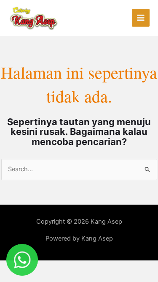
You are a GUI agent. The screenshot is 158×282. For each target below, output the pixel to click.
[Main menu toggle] (141, 18)
